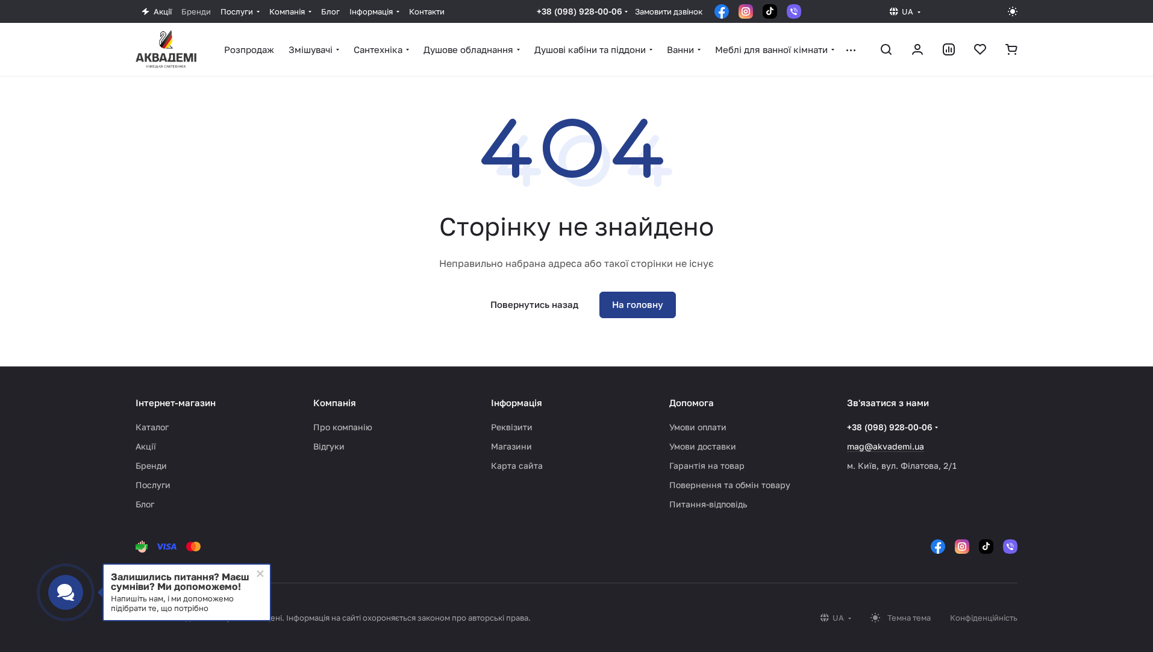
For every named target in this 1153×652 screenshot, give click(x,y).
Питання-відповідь (708, 504)
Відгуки (329, 446)
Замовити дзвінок (668, 11)
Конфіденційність (983, 617)
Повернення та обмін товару (729, 485)
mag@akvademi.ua (885, 446)
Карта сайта (517, 465)
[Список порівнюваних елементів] (949, 49)
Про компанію (342, 427)
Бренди (151, 465)
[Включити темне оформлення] (1012, 11)
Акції (146, 446)
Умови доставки (702, 446)
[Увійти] (917, 49)
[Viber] (794, 11)
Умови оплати (697, 427)
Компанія (334, 402)
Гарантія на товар (707, 465)
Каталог (152, 427)
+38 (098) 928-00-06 (579, 11)
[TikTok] (770, 11)
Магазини (511, 446)
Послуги (153, 485)
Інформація (516, 402)
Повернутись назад (534, 304)
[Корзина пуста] (1011, 49)
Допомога (691, 402)
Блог (145, 504)
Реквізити (512, 427)
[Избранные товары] (980, 49)
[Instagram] (746, 11)
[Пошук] (886, 49)
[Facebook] (721, 11)
